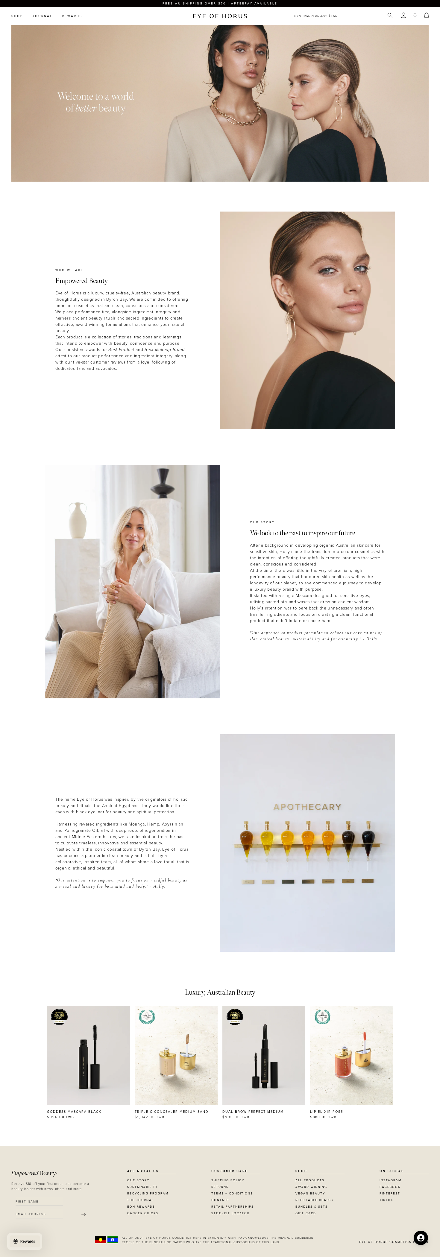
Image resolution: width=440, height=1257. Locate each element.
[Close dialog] (331, 552)
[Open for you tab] (421, 1238)
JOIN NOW (257, 656)
